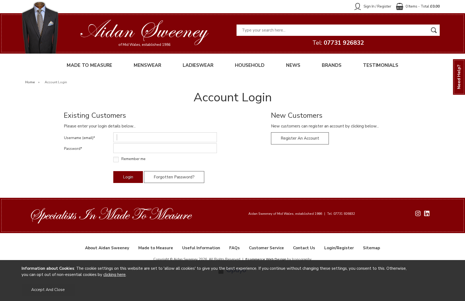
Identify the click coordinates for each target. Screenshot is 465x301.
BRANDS (331, 65)
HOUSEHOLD (250, 65)
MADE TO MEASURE (89, 65)
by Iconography (278, 259)
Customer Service (266, 248)
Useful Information (201, 248)
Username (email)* (79, 137)
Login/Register (339, 248)
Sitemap (371, 248)
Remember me (133, 159)
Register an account (300, 138)
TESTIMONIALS (380, 65)
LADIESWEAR (198, 65)
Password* (73, 148)
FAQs (234, 248)
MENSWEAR (147, 65)
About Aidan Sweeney (107, 248)
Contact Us (304, 248)
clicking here (114, 274)
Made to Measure (155, 248)
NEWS (293, 65)
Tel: (338, 43)
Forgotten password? (174, 177)
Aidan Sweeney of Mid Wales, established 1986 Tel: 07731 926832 (301, 214)
